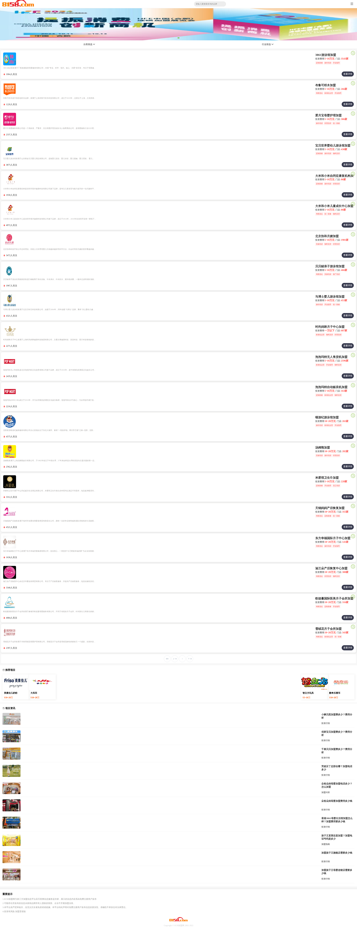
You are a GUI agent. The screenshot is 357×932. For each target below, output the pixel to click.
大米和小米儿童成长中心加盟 (334, 205)
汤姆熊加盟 (322, 447)
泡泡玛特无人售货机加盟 (331, 356)
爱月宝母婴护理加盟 (328, 115)
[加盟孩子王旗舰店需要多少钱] (11, 857)
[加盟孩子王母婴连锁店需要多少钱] (11, 874)
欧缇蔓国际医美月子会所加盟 (334, 598)
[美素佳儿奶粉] (16, 682)
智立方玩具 (308, 693)
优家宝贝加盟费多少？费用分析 (336, 733)
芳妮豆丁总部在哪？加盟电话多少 (336, 768)
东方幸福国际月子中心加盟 (332, 538)
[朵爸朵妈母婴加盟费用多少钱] (11, 805)
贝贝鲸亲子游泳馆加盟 (330, 266)
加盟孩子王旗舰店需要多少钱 (336, 852)
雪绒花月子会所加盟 (328, 628)
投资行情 (325, 723)
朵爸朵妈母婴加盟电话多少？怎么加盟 (336, 785)
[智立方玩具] (314, 682)
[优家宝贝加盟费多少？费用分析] (11, 736)
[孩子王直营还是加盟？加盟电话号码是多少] (11, 840)
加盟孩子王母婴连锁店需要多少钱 (336, 872)
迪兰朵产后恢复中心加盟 (331, 568)
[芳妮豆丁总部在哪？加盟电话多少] (11, 771)
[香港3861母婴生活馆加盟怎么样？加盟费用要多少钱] (11, 823)
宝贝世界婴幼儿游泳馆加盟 (332, 145)
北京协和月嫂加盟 (327, 236)
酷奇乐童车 (334, 693)
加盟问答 (325, 792)
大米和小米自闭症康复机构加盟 (335, 175)
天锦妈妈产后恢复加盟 (330, 507)
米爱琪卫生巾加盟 (327, 477)
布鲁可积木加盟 (325, 85)
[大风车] (42, 682)
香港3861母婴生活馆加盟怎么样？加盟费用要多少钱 (337, 820)
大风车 (34, 693)
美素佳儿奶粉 (10, 693)
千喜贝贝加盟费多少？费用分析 (336, 751)
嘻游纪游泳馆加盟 (327, 417)
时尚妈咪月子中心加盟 (330, 326)
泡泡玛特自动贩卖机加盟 (331, 387)
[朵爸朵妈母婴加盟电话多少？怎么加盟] (11, 788)
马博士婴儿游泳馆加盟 (330, 296)
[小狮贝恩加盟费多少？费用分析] (11, 719)
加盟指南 (325, 844)
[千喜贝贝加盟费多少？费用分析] (11, 754)
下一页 (190, 658)
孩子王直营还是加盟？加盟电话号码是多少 (336, 837)
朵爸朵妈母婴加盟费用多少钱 (336, 800)
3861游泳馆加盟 (325, 54)
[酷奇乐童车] (341, 682)
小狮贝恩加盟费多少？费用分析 (336, 716)
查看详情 (347, 74)
